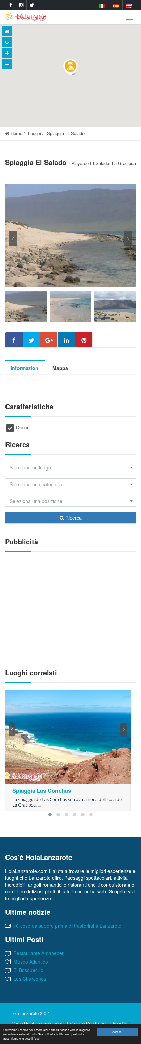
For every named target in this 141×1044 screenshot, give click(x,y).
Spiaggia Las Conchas (41, 791)
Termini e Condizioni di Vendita (96, 1023)
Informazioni (25, 367)
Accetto (117, 1032)
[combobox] (70, 467)
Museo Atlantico (30, 961)
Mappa (60, 367)
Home (15, 133)
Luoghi (34, 133)
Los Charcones (29, 978)
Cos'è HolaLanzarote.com (37, 1023)
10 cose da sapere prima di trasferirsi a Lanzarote (67, 925)
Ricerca (73, 517)
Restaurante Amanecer (38, 953)
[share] (14, 339)
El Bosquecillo (28, 970)
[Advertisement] (70, 607)
